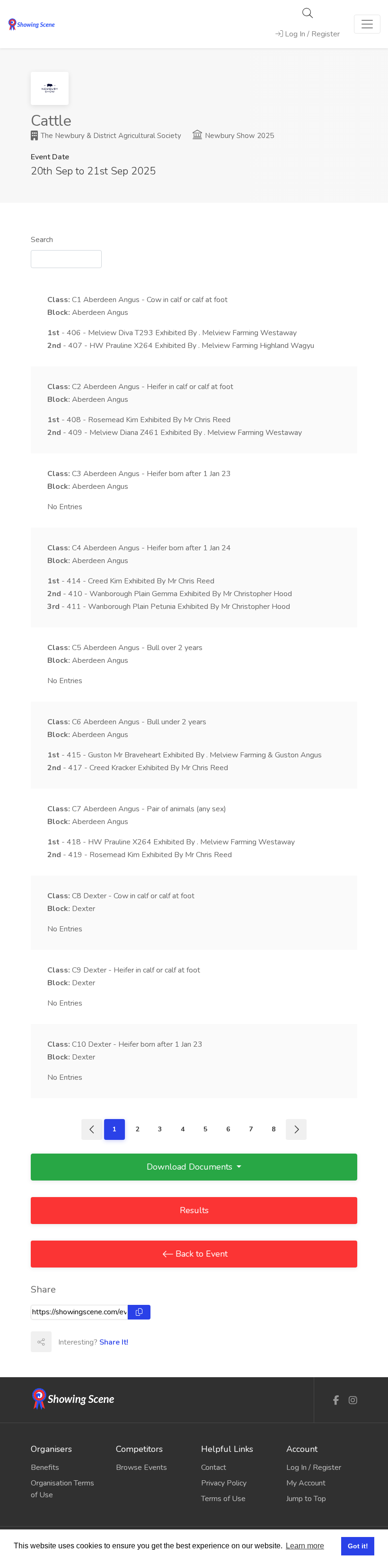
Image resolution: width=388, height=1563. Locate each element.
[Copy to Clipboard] (139, 1312)
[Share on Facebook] (61, 1341)
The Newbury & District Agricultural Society (110, 135)
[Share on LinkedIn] (103, 1341)
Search (42, 239)
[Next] (296, 1129)
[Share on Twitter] (82, 1341)
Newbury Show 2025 (238, 135)
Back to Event (200, 1253)
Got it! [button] (358, 1546)
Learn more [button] (305, 1546)
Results (194, 1210)
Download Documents (191, 1166)
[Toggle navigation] (367, 24)
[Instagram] (353, 1400)
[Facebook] (336, 1400)
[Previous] (91, 1129)
